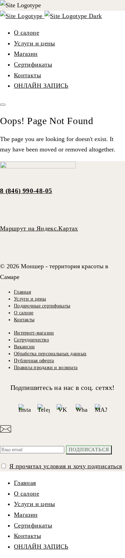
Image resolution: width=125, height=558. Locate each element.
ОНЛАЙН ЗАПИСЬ (41, 85)
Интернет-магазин (34, 332)
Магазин (26, 53)
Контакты (27, 75)
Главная (22, 292)
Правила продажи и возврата (45, 367)
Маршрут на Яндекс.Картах (39, 228)
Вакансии (24, 346)
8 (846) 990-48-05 (26, 190)
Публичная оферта (34, 360)
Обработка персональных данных (50, 353)
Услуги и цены (34, 43)
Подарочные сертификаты (42, 305)
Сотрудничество (31, 339)
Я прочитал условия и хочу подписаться (65, 466)
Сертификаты (33, 64)
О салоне (26, 32)
